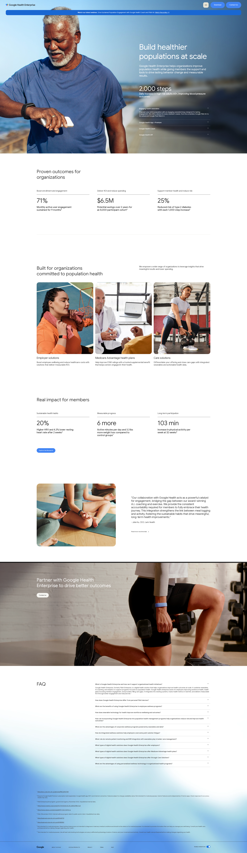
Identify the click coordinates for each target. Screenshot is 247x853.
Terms (101, 847)
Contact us (42, 595)
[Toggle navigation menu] (206, 5)
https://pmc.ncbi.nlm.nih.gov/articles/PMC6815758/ (53, 792)
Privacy (90, 847)
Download (217, 5)
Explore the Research (46, 450)
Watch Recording (161, 12)
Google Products (74, 847)
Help (112, 847)
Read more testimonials (139, 531)
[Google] (40, 847)
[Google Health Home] (20, 5)
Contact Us (233, 5)
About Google (56, 847)
